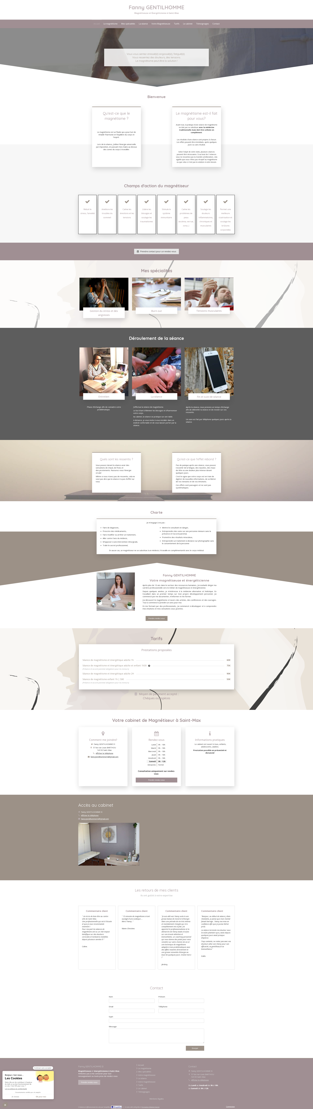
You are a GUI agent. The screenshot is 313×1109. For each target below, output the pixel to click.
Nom (111, 996)
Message (113, 1026)
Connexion (230, 1106)
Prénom (161, 996)
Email (111, 1006)
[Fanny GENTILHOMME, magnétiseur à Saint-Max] (116, 591)
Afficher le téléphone (104, 753)
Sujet (111, 1016)
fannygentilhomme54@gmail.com (104, 756)
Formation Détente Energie (150, 1107)
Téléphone (162, 1006)
